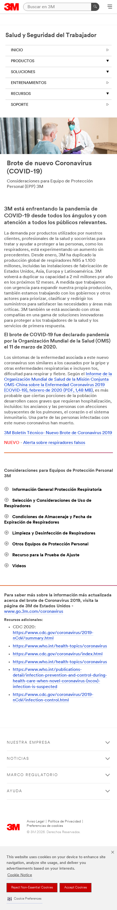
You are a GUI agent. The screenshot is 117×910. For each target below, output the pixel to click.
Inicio (17, 50)
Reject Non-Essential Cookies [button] (32, 887)
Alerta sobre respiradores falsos (54, 443)
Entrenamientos (28, 83)
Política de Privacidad (64, 821)
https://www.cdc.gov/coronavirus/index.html (58, 654)
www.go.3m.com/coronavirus (33, 611)
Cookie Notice (19, 875)
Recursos (21, 94)
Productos (22, 61)
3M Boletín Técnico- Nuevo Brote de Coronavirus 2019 (58, 433)
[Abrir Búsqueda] (109, 7)
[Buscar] (95, 7)
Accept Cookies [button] (75, 887)
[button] (24, 898)
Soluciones (23, 72)
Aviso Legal (35, 821)
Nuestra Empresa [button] (29, 743)
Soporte (19, 105)
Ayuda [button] (14, 791)
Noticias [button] (18, 759)
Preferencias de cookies (45, 826)
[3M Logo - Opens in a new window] (11, 7)
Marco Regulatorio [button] (32, 775)
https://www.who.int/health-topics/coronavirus (60, 646)
